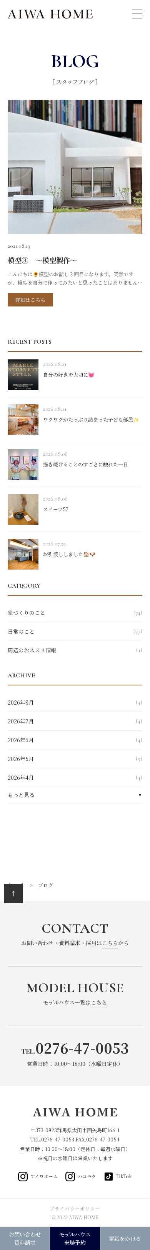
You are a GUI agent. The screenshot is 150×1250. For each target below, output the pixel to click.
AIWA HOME (51, 14)
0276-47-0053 (58, 1139)
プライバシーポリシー (75, 1208)
